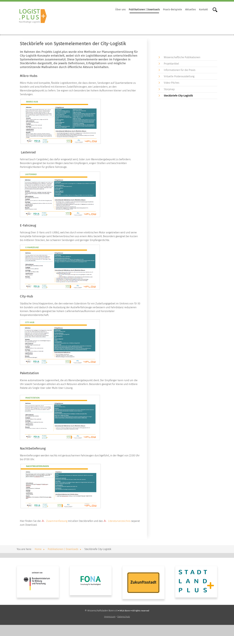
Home (38, 549)
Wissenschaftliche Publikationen (182, 57)
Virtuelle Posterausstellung (179, 76)
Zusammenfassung (56, 521)
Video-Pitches (171, 82)
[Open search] (213, 9)
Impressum (109, 616)
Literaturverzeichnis (119, 521)
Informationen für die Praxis (179, 70)
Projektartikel (171, 63)
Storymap (169, 89)
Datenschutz (123, 616)
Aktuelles (190, 9)
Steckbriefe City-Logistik (178, 95)
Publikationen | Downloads (144, 9)
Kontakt (203, 9)
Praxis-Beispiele (172, 9)
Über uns (120, 9)
